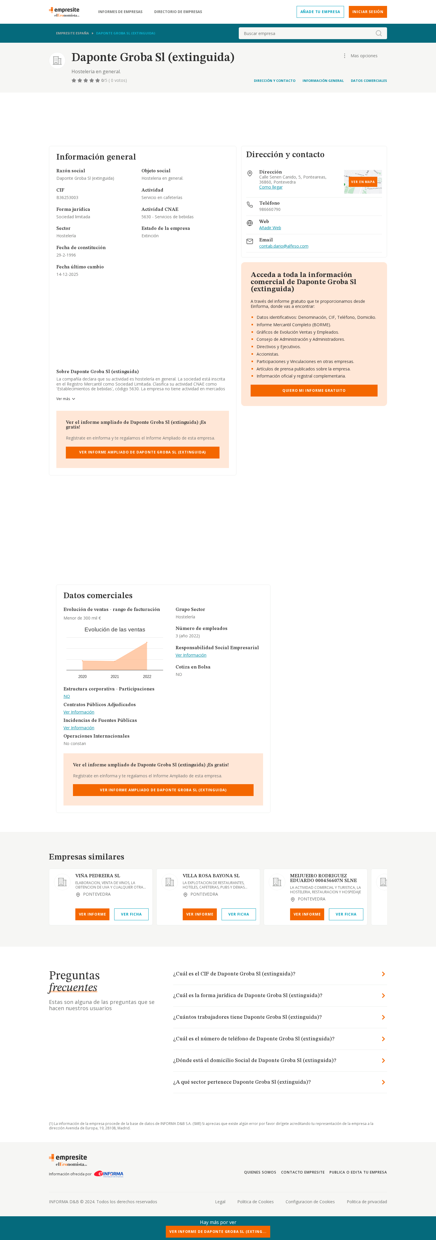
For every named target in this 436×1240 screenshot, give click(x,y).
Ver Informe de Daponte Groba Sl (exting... (218, 1231)
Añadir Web (270, 227)
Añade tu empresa (320, 11)
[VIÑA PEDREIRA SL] (62, 882)
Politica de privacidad (367, 1201)
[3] (86, 80)
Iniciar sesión (368, 11)
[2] (80, 80)
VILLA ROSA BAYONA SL (211, 876)
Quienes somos (260, 1172)
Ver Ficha (131, 914)
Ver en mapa (363, 182)
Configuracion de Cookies (310, 1201)
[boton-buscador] (378, 33)
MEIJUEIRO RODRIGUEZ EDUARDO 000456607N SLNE (323, 878)
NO (66, 696)
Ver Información (78, 712)
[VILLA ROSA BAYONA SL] (169, 882)
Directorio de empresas (178, 12)
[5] (98, 80)
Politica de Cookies (255, 1201)
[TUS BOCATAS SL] (384, 882)
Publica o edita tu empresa (358, 1172)
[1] (74, 80)
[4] (92, 80)
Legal (220, 1201)
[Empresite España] (66, 12)
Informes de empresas (120, 12)
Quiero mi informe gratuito (314, 390)
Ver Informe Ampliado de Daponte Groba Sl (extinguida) (142, 452)
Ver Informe (92, 914)
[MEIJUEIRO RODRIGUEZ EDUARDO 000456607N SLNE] (277, 882)
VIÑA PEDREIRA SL (97, 876)
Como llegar (271, 187)
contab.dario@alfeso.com (283, 246)
